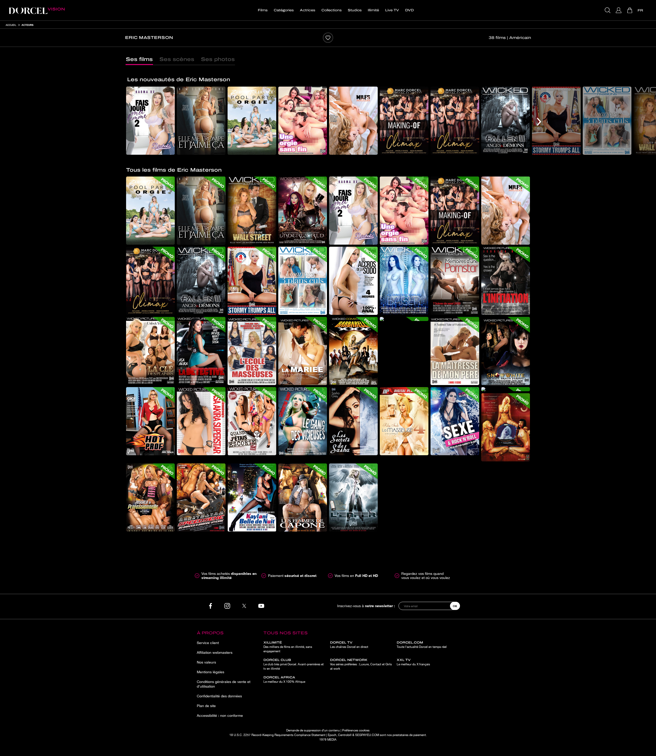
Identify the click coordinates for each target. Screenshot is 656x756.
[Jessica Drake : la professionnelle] (150, 497)
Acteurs (27, 24)
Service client (208, 643)
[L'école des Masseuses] (252, 351)
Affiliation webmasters (214, 652)
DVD (409, 10)
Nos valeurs (206, 662)
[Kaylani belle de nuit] (252, 497)
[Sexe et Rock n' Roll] (454, 421)
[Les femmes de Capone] (302, 497)
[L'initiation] (505, 281)
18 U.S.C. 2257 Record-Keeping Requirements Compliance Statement (277, 735)
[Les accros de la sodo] (353, 281)
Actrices (307, 10)
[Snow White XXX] (505, 351)
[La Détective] (201, 351)
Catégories (284, 10)
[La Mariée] (302, 351)
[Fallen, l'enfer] (353, 497)
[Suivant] (539, 122)
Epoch (332, 735)
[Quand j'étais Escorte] (252, 421)
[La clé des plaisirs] (150, 351)
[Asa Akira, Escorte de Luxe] (404, 319)
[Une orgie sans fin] (302, 121)
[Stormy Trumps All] (556, 121)
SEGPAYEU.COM (367, 735)
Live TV (392, 10)
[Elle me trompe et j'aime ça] (201, 121)
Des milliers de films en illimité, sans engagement (287, 647)
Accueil (11, 24)
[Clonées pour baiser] (404, 281)
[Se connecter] (619, 10)
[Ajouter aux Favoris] (328, 38)
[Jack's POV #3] (505, 389)
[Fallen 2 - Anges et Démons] (505, 121)
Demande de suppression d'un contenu (313, 730)
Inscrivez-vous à (366, 606)
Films (263, 10)
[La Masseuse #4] (404, 421)
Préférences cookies (356, 730)
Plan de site (206, 706)
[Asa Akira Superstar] (201, 421)
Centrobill (345, 735)
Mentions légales (210, 672)
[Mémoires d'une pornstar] (454, 281)
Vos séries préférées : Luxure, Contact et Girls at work (361, 664)
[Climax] (454, 121)
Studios (355, 10)
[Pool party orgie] (252, 121)
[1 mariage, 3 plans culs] (607, 121)
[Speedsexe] (201, 497)
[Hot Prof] (150, 421)
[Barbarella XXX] (353, 351)
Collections (331, 10)
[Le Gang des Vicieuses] (302, 421)
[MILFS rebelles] (353, 121)
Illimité (373, 10)
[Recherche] (608, 10)
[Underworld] (302, 211)
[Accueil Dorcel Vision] (37, 10)
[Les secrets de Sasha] (353, 421)
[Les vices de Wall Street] (252, 211)
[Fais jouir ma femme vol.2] (150, 121)
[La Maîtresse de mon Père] (454, 351)
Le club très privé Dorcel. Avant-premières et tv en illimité (293, 664)
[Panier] (630, 10)
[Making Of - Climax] (404, 121)
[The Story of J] (505, 427)
